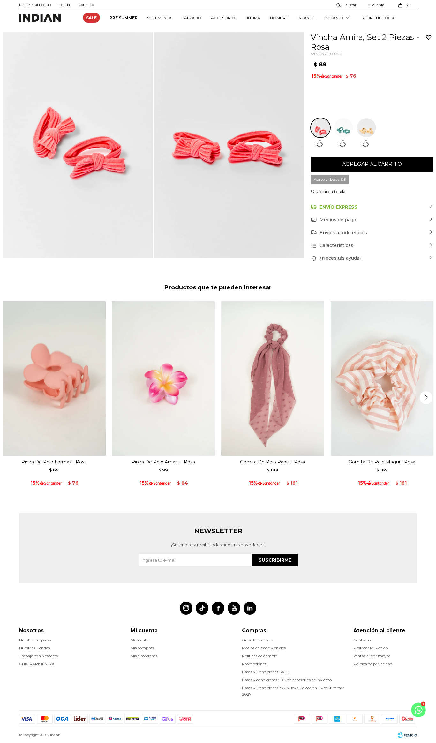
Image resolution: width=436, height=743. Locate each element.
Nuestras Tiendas (34, 648)
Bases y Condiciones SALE (265, 672)
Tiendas (64, 5)
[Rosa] (320, 128)
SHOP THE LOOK (377, 17)
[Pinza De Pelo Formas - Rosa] (54, 378)
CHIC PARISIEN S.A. (37, 664)
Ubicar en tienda (330, 191)
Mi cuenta (140, 640)
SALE (91, 17)
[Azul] (343, 128)
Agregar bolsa (330, 179)
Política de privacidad (372, 664)
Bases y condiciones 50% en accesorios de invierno (287, 680)
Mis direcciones (144, 656)
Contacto (86, 5)
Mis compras (142, 648)
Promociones (254, 664)
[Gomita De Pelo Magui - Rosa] (382, 378)
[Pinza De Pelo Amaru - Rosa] (163, 378)
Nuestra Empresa (35, 640)
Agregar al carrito (372, 164)
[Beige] (366, 128)
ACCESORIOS (224, 17)
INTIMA (253, 17)
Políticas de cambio (259, 656)
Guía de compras (257, 640)
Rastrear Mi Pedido (35, 5)
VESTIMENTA (159, 17)
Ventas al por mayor (371, 656)
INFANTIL (306, 17)
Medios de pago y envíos (264, 648)
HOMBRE (279, 17)
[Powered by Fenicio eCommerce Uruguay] (407, 735)
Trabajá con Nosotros (38, 656)
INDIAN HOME (338, 17)
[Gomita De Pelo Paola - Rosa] (272, 378)
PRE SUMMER (123, 17)
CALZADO (191, 17)
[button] (347, 5)
